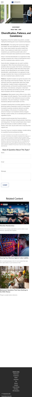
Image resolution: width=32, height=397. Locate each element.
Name (2, 152)
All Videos (16, 389)
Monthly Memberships (7, 226)
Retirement (16, 374)
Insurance (16, 379)
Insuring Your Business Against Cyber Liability (14, 258)
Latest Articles (16, 387)
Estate (16, 377)
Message (3, 171)
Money (16, 383)
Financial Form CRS (6, 393)
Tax (16, 381)
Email (2, 162)
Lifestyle (16, 385)
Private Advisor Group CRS (6, 396)
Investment (16, 375)
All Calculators (16, 391)
